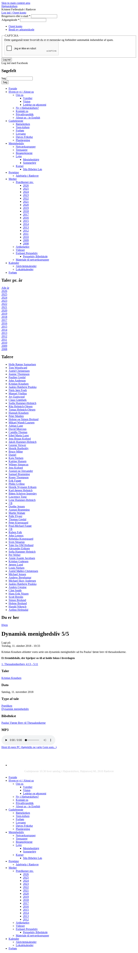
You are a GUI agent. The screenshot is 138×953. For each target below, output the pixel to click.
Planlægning (23, 140)
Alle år (5, 287)
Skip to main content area (15, 2)
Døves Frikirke (24, 136)
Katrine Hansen (17, 461)
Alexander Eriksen (19, 548)
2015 (26, 220)
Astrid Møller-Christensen (23, 571)
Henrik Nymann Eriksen (22, 487)
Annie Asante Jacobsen (22, 558)
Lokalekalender (24, 269)
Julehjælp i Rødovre (27, 175)
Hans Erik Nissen (19, 593)
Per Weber (14, 554)
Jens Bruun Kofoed (20, 438)
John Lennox (16, 535)
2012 (26, 230)
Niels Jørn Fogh (18, 390)
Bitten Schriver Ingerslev (23, 493)
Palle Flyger (15, 516)
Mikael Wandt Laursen (21, 422)
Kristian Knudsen (19, 383)
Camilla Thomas (18, 432)
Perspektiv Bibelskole (35, 256)
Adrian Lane (16, 425)
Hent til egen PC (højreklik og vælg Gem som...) (29, 747)
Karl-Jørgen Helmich (21, 490)
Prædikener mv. (25, 182)
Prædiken (6, 705)
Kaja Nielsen (16, 458)
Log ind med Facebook (14, 63)
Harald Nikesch (17, 606)
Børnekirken (23, 124)
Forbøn (20, 130)
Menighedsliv (16, 143)
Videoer (20, 249)
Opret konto (15, 26)
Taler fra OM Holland (21, 545)
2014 (26, 224)
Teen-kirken (22, 127)
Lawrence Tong (18, 496)
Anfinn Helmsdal (18, 609)
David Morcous (17, 428)
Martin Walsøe (17, 512)
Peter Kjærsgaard (18, 522)
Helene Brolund (18, 603)
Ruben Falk (15, 532)
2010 (26, 237)
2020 (26, 204)
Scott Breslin (16, 596)
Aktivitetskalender (26, 266)
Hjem (4, 625)
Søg (4, 78)
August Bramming (19, 509)
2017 (26, 214)
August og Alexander (21, 470)
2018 (26, 211)
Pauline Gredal (17, 377)
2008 (26, 243)
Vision (26, 101)
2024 (26, 191)
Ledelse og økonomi (34, 104)
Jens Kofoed (16, 467)
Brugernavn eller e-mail (15, 16)
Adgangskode (10, 19)
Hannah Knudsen (19, 412)
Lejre (19, 156)
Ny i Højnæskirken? (27, 107)
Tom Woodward (18, 367)
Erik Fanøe (15, 480)
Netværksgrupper (26, 146)
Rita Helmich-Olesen (21, 406)
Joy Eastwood (17, 396)
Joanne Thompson (19, 374)
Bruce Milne (16, 451)
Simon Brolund (17, 600)
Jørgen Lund (16, 564)
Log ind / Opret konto (13, 12)
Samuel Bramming (19, 474)
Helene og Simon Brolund (23, 419)
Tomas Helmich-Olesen (22, 409)
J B (10, 503)
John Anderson (17, 380)
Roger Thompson (19, 477)
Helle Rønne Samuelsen (22, 364)
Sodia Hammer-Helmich (22, 403)
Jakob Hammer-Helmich (22, 441)
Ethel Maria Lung (19, 435)
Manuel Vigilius (18, 393)
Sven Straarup (17, 541)
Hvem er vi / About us (21, 91)
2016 (26, 217)
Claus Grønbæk (18, 399)
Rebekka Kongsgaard (21, 538)
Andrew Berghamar (20, 577)
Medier (13, 178)
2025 (26, 188)
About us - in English (28, 117)
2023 (26, 195)
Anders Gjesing (17, 587)
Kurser (20, 166)
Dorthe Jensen (17, 506)
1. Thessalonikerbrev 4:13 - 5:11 (19, 664)
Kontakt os (22, 111)
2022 (26, 198)
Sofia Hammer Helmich (22, 551)
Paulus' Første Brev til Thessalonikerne (23, 722)
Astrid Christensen (19, 370)
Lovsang (21, 133)
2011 (26, 233)
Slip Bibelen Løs (32, 169)
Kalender (14, 262)
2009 (26, 240)
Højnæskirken (9, 6)
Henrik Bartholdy (19, 448)
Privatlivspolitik (25, 114)
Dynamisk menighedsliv (15, 708)
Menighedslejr (31, 159)
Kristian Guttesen (18, 561)
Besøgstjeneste (24, 153)
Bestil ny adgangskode (21, 29)
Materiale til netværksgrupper (32, 259)
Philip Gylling (17, 483)
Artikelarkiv (22, 246)
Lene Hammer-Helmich (22, 500)
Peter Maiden (16, 416)
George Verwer (17, 445)
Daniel (12, 454)
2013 (26, 227)
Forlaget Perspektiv (27, 253)
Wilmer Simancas (18, 464)
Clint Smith (15, 590)
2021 (26, 201)
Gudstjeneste (16, 120)
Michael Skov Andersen (22, 580)
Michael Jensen (17, 574)
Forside (13, 88)
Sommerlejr (29, 162)
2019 (26, 208)
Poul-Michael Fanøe (20, 525)
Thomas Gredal (17, 519)
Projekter (14, 172)
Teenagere (21, 149)
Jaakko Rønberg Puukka (22, 387)
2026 (26, 185)
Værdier (27, 98)
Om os (19, 95)
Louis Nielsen (16, 567)
